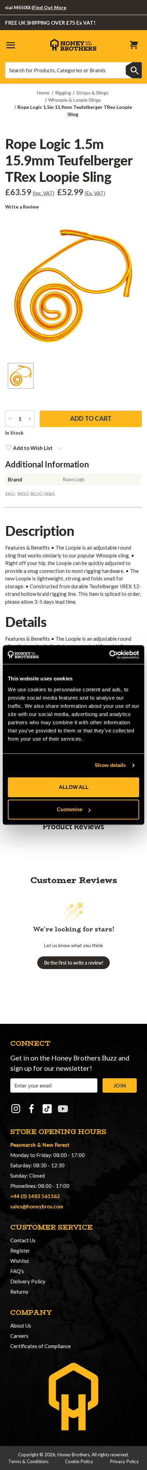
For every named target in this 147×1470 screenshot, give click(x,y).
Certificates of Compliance (40, 1346)
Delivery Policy (27, 1281)
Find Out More (41, 7)
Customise (69, 809)
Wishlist (19, 1261)
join (119, 1085)
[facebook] (31, 1108)
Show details (110, 765)
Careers (19, 1336)
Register (20, 1250)
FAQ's (17, 1271)
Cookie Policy (79, 1461)
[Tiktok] (47, 1108)
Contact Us (23, 1240)
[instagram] (15, 1108)
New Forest (55, 1144)
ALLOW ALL (74, 787)
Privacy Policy (124, 1461)
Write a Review (22, 207)
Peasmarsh (23, 1144)
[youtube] (62, 1108)
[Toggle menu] (10, 44)
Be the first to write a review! (73, 962)
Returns (19, 1292)
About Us (20, 1325)
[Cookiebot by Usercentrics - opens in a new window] (109, 654)
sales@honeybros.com (36, 1206)
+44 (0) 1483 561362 (35, 1196)
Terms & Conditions (28, 1461)
